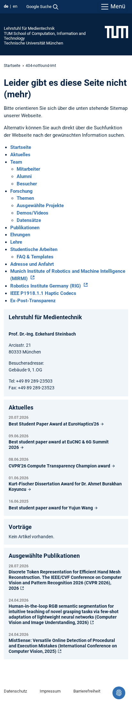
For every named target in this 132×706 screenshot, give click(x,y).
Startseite (12, 65)
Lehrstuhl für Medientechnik (29, 28)
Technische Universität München (33, 43)
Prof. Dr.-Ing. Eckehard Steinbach (42, 334)
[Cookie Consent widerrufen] (118, 692)
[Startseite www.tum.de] (116, 32)
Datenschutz (15, 691)
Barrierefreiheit (86, 691)
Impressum (50, 691)
